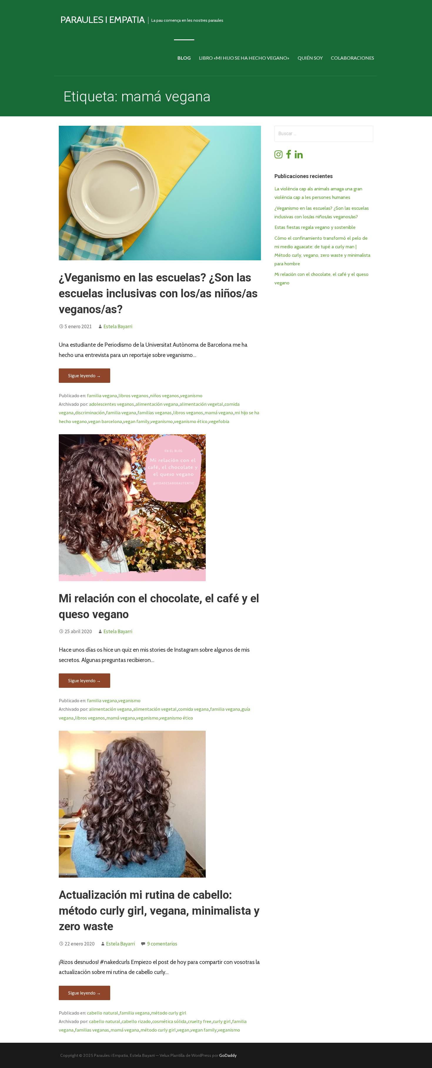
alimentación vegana (156, 404)
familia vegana (102, 395)
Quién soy (310, 58)
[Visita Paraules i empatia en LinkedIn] (299, 156)
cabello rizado (136, 1021)
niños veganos (164, 395)
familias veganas (155, 412)
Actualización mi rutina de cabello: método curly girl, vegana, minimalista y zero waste (159, 910)
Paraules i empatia (102, 19)
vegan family (136, 421)
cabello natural (102, 1013)
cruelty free (199, 1021)
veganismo (191, 395)
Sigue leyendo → (84, 375)
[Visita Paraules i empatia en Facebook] (288, 156)
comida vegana (193, 709)
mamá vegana (219, 412)
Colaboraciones (352, 58)
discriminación (90, 412)
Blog (184, 58)
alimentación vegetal (201, 404)
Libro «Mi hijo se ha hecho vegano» (244, 58)
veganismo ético (190, 421)
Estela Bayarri (117, 326)
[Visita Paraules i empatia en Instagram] (278, 156)
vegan (183, 1030)
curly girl (222, 1021)
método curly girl (168, 1013)
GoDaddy (228, 1055)
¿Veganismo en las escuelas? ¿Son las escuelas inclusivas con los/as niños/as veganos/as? (158, 293)
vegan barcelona (105, 421)
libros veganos (133, 395)
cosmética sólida (169, 1021)
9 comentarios (162, 943)
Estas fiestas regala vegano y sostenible (315, 227)
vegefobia (219, 421)
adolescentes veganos (111, 404)
